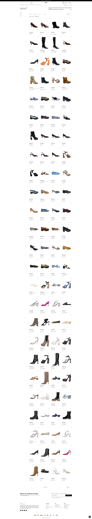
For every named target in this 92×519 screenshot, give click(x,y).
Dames (21, 2)
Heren (24, 2)
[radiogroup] (62, 493)
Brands (31, 2)
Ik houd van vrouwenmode (55, 493)
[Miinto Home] (46, 2)
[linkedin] (22, 510)
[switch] (44, 14)
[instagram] (20, 510)
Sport (28, 2)
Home (20, 7)
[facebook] (26, 510)
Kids (26, 2)
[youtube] (24, 510)
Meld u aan (68, 495)
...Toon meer (70, 9)
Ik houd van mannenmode (64, 493)
